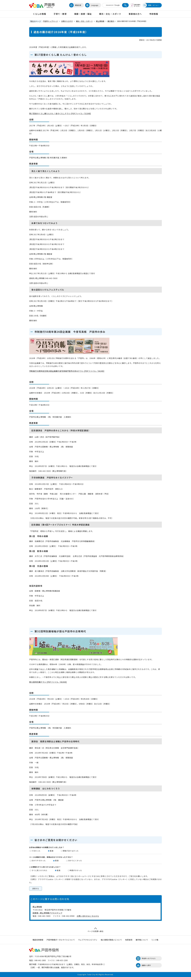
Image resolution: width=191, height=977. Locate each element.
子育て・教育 (60, 13)
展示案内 (111, 21)
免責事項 (128, 939)
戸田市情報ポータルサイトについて (61, 939)
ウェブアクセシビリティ (87, 939)
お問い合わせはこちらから (88, 916)
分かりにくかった (75, 860)
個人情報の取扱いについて (111, 939)
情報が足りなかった (70, 851)
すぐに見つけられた (39, 870)
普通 (51, 851)
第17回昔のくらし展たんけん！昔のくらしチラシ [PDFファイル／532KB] (60, 113)
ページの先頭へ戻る (95, 931)
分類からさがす (67, 21)
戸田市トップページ (50, 21)
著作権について (142, 939)
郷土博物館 (100, 21)
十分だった (36, 851)
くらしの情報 (39, 13)
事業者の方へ (135, 13)
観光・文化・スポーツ (110, 13)
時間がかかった (76, 870)
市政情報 (153, 13)
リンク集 (154, 939)
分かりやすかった (39, 860)
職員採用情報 (38, 939)
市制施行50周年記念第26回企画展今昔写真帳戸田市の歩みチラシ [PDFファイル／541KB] (66, 371)
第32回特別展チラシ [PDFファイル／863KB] (48, 682)
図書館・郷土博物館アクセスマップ (47, 913)
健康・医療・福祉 (83, 13)
